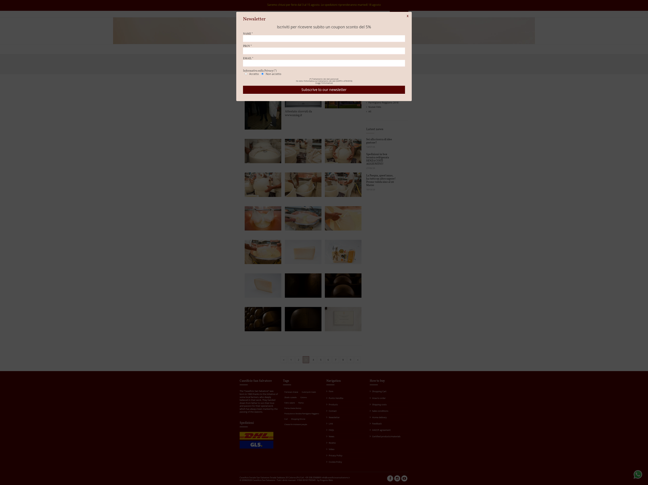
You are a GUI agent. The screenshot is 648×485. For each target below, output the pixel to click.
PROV (247, 46)
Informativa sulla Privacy (260, 71)
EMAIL (248, 58)
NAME (248, 34)
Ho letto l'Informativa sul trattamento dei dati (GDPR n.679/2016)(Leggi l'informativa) (324, 82)
